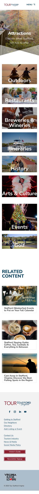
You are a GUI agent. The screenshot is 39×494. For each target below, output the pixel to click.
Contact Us (8, 435)
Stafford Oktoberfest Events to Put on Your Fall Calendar (19, 309)
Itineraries (19, 148)
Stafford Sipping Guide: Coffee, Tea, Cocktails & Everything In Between (16, 344)
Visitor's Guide (15, 452)
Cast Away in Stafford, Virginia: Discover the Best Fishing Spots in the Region (18, 378)
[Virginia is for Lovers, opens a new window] (10, 480)
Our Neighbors (10, 422)
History (19, 168)
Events (19, 226)
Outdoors (19, 80)
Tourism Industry (11, 438)
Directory (8, 426)
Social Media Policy (12, 445)
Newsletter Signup (14, 459)
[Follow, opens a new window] (9, 412)
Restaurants (19, 100)
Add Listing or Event (13, 429)
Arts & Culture (19, 193)
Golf (19, 245)
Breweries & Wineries (19, 123)
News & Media (10, 441)
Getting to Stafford (12, 419)
